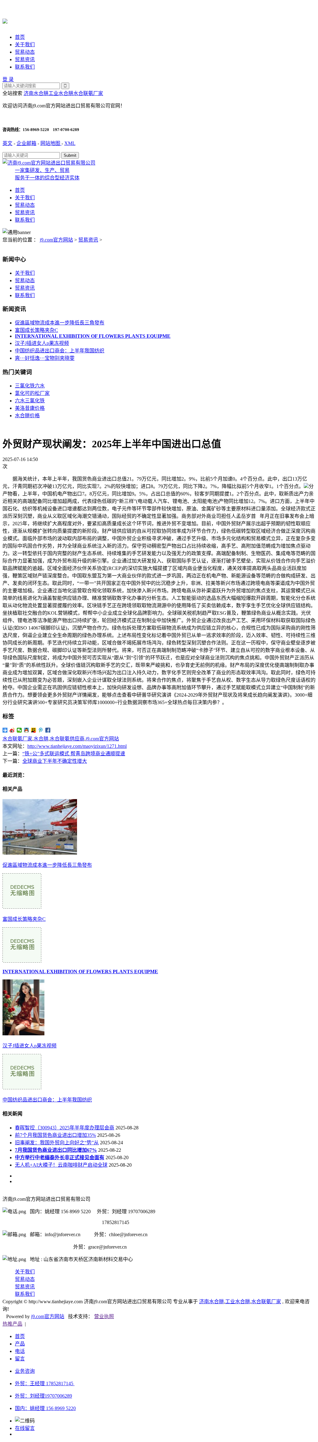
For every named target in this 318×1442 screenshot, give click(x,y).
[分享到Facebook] (48, 730)
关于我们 (25, 44)
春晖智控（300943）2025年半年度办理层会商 (64, 1127)
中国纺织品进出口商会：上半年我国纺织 (59, 350)
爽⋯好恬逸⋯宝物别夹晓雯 (45, 358)
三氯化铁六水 (30, 385)
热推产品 (12, 1324)
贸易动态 (25, 52)
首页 (20, 37)
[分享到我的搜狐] (33, 730)
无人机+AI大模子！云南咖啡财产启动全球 (61, 1165)
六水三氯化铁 (30, 400)
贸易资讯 (25, 59)
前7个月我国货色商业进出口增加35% (55, 1135)
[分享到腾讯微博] (40, 730)
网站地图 (50, 143)
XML (69, 143)
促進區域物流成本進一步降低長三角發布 (59, 322)
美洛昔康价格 (30, 408)
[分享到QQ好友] (26, 730)
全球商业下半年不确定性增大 (54, 761)
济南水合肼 (36, 93)
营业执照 (104, 1316)
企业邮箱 (26, 143)
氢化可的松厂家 (32, 393)
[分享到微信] (19, 730)
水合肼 (41, 738)
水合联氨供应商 (67, 738)
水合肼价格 (27, 415)
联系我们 (25, 67)
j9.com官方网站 (56, 239)
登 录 (8, 79)
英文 (7, 143)
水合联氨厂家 (88, 93)
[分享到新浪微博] (12, 730)
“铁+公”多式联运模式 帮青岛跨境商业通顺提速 (73, 753)
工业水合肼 (60, 93)
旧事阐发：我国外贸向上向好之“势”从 (57, 1142)
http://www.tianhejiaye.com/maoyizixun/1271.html (77, 746)
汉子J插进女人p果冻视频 (42, 343)
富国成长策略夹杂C (36, 330)
